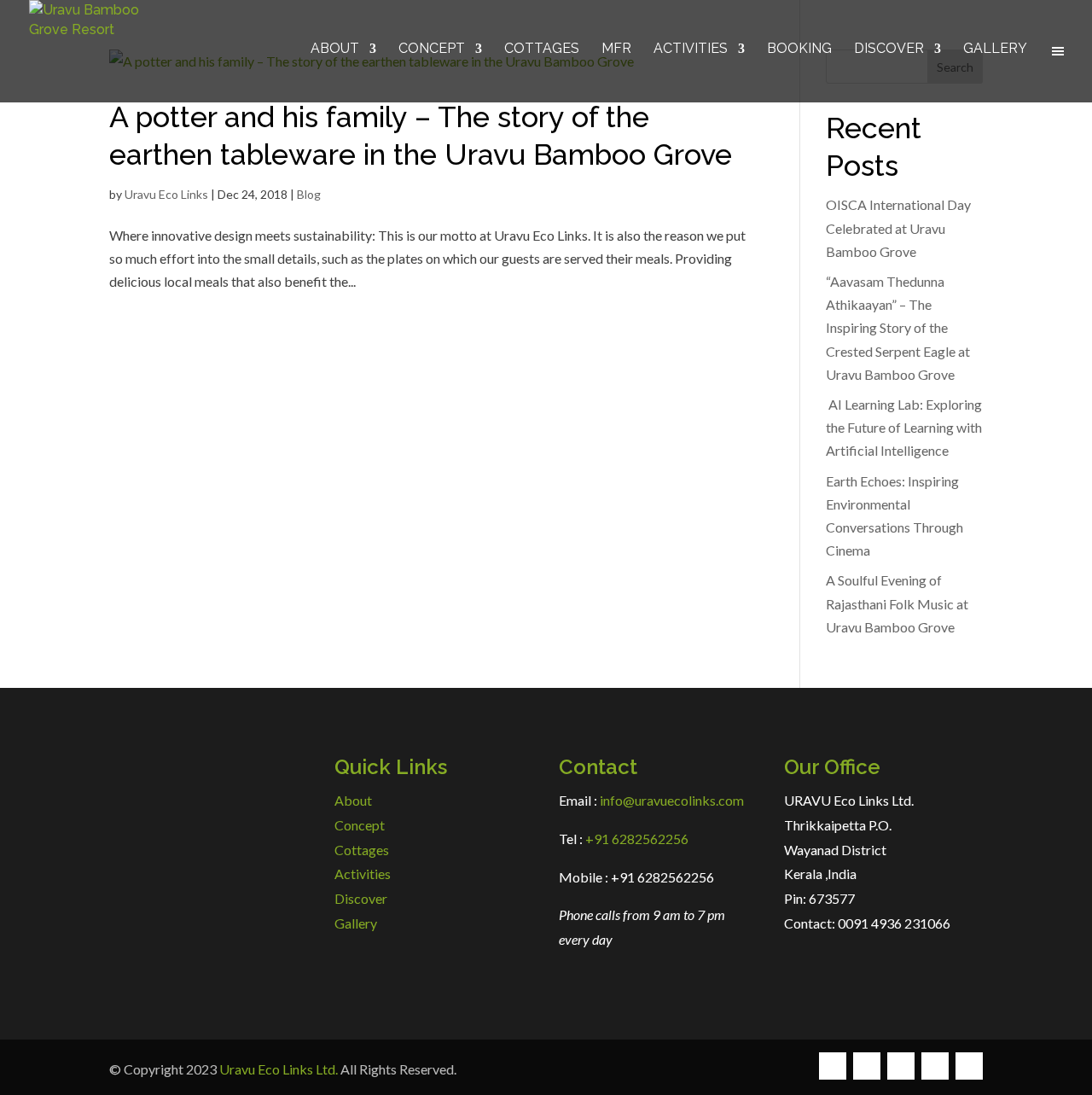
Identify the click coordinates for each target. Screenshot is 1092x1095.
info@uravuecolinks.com (672, 800)
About (335, 49)
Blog (309, 194)
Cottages (541, 49)
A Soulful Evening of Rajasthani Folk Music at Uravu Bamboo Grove (897, 603)
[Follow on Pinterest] (935, 1066)
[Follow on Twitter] (866, 1066)
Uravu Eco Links (166, 194)
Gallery (995, 49)
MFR (616, 49)
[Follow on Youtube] (969, 1066)
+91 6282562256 (635, 838)
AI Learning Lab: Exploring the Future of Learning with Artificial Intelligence (904, 427)
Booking (799, 49)
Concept (431, 49)
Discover (889, 49)
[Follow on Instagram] (901, 1066)
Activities (690, 49)
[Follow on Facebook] (832, 1066)
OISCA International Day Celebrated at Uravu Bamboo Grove (898, 227)
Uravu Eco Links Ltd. (278, 1069)
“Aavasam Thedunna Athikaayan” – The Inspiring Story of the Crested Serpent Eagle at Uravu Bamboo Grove (898, 327)
